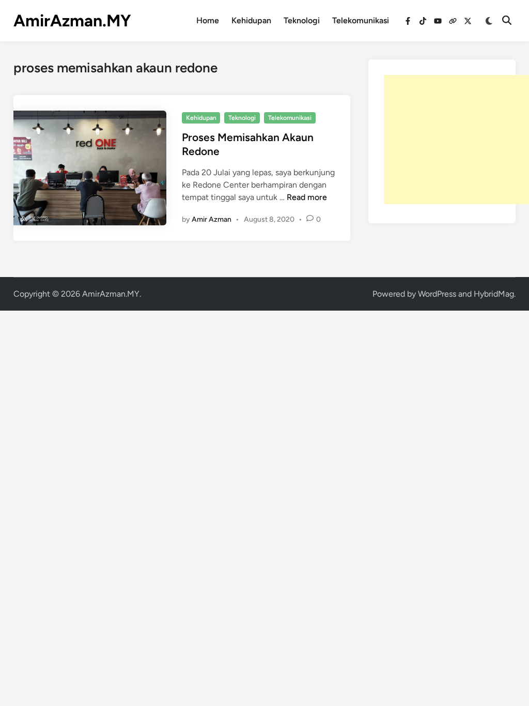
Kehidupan (251, 20)
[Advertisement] (456, 139)
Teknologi (302, 20)
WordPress (437, 294)
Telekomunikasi (360, 20)
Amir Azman (211, 219)
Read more (307, 197)
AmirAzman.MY (72, 20)
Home (207, 20)
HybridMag (494, 294)
